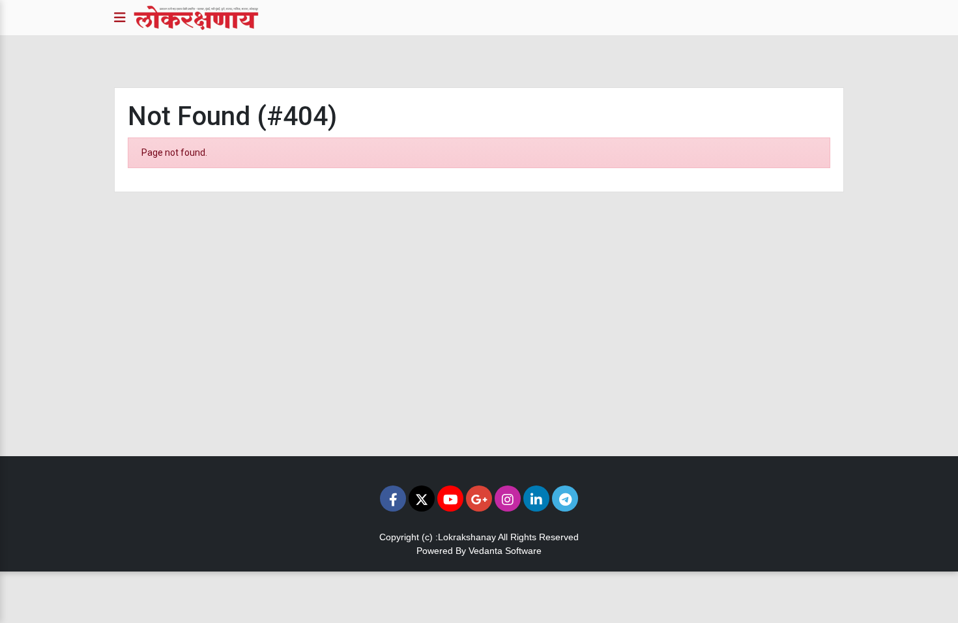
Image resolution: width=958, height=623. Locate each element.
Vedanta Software (505, 550)
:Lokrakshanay (465, 537)
